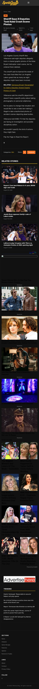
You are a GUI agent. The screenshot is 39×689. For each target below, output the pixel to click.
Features (4, 648)
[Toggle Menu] (28, 3)
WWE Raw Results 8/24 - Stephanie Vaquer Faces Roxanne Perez (28, 496)
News (3, 639)
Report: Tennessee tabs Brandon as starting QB (19, 606)
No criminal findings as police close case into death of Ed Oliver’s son (18, 601)
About (3, 663)
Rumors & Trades (7, 654)
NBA (9, 11)
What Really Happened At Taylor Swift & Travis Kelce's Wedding (26, 466)
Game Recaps (6, 645)
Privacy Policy (6, 669)
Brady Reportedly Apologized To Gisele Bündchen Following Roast (28, 560)
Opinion (4, 651)
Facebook (31, 152)
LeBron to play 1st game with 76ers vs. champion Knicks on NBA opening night (18, 244)
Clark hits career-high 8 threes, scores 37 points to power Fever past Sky (17, 612)
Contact (4, 666)
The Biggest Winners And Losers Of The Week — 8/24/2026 (10, 465)
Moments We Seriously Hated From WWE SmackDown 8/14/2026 (27, 529)
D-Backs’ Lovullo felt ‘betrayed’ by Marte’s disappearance (17, 618)
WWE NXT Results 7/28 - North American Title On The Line (10, 560)
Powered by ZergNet (32, 567)
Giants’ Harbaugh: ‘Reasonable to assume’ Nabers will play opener (17, 595)
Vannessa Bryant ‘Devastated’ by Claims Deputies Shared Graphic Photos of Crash (19, 87)
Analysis (4, 642)
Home (5, 11)
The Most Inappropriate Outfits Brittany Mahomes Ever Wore (9, 497)
